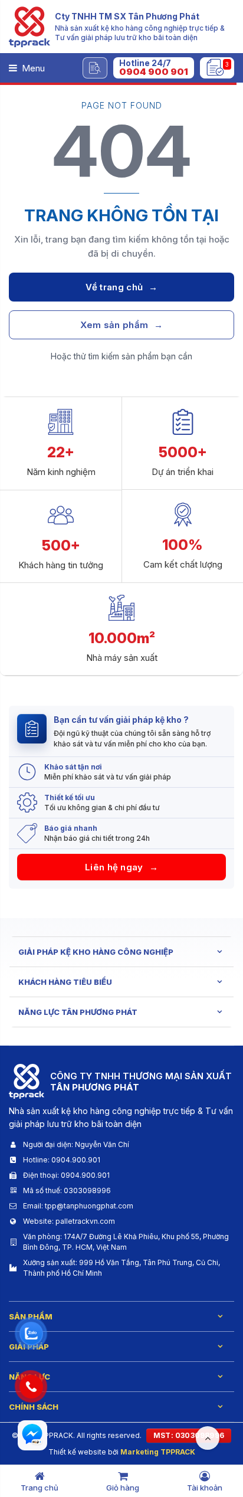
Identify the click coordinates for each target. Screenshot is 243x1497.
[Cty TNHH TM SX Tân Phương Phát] (29, 26)
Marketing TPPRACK (157, 1451)
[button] (153, 68)
